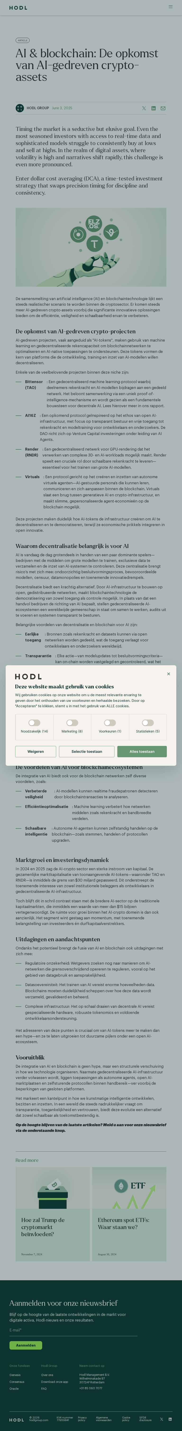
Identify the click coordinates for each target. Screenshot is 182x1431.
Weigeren (35, 751)
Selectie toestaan (87, 751)
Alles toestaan (142, 751)
